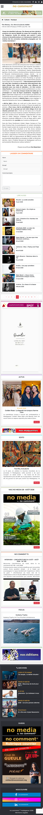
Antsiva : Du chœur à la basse (26, 284)
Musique (14, 19)
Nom (4, 157)
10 (31, 297)
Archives (22, 668)
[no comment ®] (41, 2)
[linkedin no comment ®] (36, 2)
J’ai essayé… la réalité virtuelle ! (28, 674)
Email (4, 165)
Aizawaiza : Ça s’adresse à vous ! (28, 694)
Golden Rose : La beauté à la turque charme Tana (21, 411)
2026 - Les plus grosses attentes (29, 702)
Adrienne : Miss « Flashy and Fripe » (27, 247)
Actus (21, 377)
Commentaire (7, 173)
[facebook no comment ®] (33, 2)
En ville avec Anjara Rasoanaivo (28, 712)
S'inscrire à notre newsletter (21, 2)
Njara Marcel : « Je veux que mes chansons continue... (27, 238)
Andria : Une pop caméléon (25, 265)
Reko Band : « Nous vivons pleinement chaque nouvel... (25, 275)
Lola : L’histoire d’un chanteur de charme (27, 219)
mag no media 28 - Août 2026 (21, 490)
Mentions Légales (21, 813)
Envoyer (6, 188)
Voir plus (36, 422)
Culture (6, 19)
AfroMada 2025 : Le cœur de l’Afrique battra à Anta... (25, 228)
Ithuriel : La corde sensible (25, 200)
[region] (21, 416)
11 (34, 297)
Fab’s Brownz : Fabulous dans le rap (27, 257)
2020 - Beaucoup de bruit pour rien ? (28, 684)
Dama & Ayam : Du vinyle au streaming (25, 210)
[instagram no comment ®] (39, 2)
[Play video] (21, 589)
